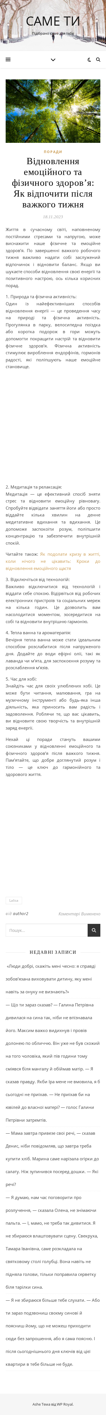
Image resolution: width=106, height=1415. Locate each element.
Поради (53, 151)
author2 (21, 913)
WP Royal (65, 1404)
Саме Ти (53, 20)
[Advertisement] (53, 427)
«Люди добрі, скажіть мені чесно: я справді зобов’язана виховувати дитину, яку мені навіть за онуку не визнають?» (51, 978)
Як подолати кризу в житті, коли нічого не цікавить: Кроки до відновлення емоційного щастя (53, 561)
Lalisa (13, 900)
